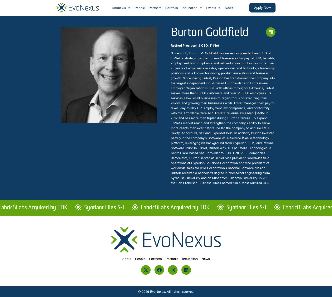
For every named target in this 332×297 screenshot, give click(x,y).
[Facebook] (159, 270)
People (140, 8)
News (229, 8)
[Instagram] (173, 270)
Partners (155, 8)
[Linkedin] (271, 32)
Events (211, 8)
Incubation (189, 8)
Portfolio (171, 8)
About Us (119, 8)
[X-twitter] (146, 270)
